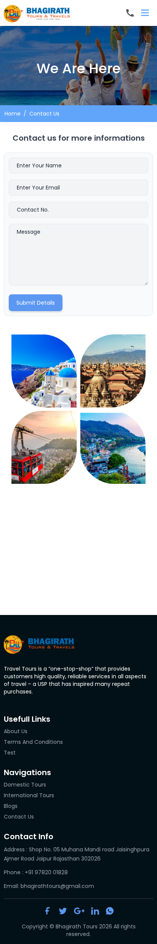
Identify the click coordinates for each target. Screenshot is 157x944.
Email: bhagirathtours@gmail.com (49, 886)
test (10, 752)
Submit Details (35, 303)
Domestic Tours (25, 784)
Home (13, 113)
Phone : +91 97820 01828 (36, 872)
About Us (15, 731)
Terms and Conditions (33, 742)
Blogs (11, 806)
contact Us (19, 816)
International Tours (29, 795)
